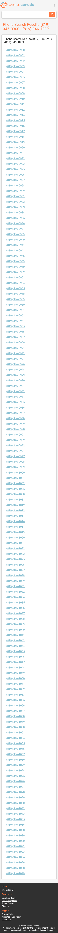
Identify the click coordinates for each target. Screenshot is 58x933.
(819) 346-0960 (15, 304)
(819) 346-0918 (15, 136)
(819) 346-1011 (15, 499)
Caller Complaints (9, 901)
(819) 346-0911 (15, 104)
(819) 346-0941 (15, 245)
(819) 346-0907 (15, 82)
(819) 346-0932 (15, 201)
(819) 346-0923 (15, 163)
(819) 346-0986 (15, 407)
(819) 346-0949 (15, 261)
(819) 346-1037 (15, 613)
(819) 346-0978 (15, 369)
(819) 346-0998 (15, 461)
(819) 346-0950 (15, 266)
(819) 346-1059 (15, 721)
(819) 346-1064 (15, 738)
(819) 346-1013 (15, 510)
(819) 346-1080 (15, 803)
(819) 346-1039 (15, 624)
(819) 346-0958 (15, 293)
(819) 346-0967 (15, 337)
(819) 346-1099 (15, 873)
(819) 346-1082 (15, 808)
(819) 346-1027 (15, 570)
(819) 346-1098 (15, 868)
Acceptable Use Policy (11, 917)
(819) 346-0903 (15, 66)
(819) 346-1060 (15, 727)
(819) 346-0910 (15, 98)
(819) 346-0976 (15, 364)
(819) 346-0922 (15, 158)
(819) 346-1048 (15, 667)
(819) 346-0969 (15, 342)
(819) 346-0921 (15, 153)
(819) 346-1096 (15, 862)
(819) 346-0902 (15, 61)
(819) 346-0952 (15, 272)
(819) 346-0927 (15, 180)
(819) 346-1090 (15, 841)
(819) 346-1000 (15, 472)
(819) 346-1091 (15, 846)
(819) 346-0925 (15, 169)
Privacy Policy (7, 914)
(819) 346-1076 (15, 781)
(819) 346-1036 (15, 608)
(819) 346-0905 (15, 77)
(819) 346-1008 (15, 494)
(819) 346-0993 (15, 445)
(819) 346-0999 (15, 467)
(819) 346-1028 (15, 575)
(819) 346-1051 (15, 683)
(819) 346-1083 (15, 813)
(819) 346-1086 (15, 824)
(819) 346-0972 (15, 353)
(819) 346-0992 (15, 440)
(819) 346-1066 (15, 748)
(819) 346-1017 (15, 526)
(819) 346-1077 (15, 786)
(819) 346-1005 (15, 488)
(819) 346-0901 (15, 55)
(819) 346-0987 (15, 413)
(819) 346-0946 (15, 256)
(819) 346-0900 (15, 50)
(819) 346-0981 (15, 385)
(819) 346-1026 (15, 564)
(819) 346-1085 (15, 819)
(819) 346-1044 (15, 646)
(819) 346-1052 (15, 689)
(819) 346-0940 (15, 239)
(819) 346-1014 (15, 515)
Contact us (6, 919)
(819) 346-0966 (15, 331)
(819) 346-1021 (15, 543)
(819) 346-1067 (15, 754)
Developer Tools (9, 898)
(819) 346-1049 (15, 673)
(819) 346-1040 (15, 629)
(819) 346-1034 (15, 597)
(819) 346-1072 (15, 765)
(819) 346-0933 (15, 207)
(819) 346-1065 (15, 743)
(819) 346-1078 (15, 792)
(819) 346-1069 (15, 759)
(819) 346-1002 (15, 483)
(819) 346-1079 (15, 797)
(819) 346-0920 (15, 147)
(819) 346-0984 (15, 396)
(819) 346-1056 (15, 705)
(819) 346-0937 (15, 228)
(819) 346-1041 (15, 635)
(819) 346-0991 (15, 434)
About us (6, 906)
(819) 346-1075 (15, 776)
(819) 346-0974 (15, 358)
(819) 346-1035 (15, 602)
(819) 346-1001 (15, 478)
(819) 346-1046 (15, 656)
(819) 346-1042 (15, 640)
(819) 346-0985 (15, 402)
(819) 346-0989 (15, 423)
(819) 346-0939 (15, 234)
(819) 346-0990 (15, 429)
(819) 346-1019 (15, 532)
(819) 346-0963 (15, 315)
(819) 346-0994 (15, 450)
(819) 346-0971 (15, 348)
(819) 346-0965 (15, 326)
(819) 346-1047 (15, 662)
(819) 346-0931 (15, 196)
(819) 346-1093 (15, 851)
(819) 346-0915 (15, 120)
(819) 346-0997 (15, 456)
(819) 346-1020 (15, 537)
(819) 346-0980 (15, 380)
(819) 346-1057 (15, 711)
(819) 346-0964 (15, 321)
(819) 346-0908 (15, 88)
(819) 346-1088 (15, 830)
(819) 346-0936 (15, 223)
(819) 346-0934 (15, 212)
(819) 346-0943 (15, 250)
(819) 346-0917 (15, 131)
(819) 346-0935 (15, 218)
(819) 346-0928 (15, 185)
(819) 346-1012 (15, 505)
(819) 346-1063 (15, 732)
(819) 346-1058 (15, 716)
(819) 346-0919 (15, 142)
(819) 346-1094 (15, 857)
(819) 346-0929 (15, 191)
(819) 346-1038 (15, 618)
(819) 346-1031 (15, 586)
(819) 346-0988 (15, 418)
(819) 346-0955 (15, 288)
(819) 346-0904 (15, 71)
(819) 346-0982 (15, 391)
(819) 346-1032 (15, 591)
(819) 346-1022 (15, 548)
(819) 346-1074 (15, 770)
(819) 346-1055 (15, 700)
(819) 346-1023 (15, 553)
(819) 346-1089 (15, 835)
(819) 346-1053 (15, 694)
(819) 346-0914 (15, 115)
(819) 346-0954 (15, 283)
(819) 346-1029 (15, 581)
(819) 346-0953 (15, 277)
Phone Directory (9, 903)
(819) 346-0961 (15, 310)
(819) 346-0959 (15, 299)
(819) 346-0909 (15, 93)
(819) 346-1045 (15, 651)
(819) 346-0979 (15, 375)
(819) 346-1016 (15, 521)
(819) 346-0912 (15, 109)
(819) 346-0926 (15, 174)
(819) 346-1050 (15, 678)
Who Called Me (8, 890)
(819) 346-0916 (15, 126)
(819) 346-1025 (15, 559)
